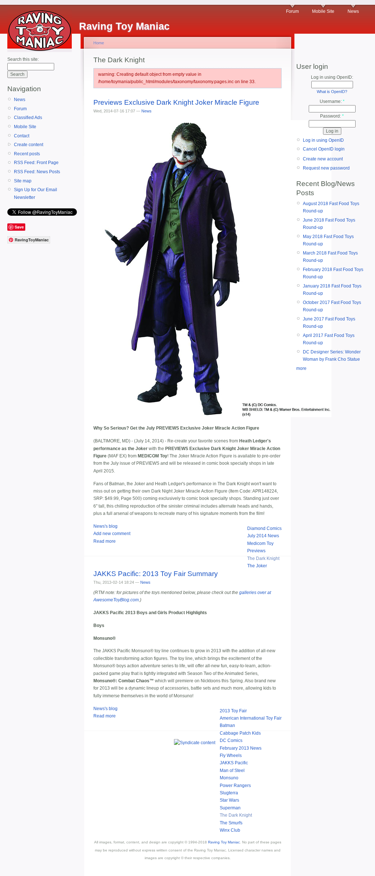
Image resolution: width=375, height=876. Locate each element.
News (353, 11)
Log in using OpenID (323, 140)
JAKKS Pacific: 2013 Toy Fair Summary (155, 574)
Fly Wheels (231, 755)
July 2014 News (263, 535)
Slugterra (229, 792)
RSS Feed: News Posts (37, 171)
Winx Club (230, 830)
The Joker (257, 565)
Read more (104, 541)
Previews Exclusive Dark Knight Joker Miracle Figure (176, 102)
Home (98, 43)
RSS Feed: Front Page (36, 162)
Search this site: (23, 59)
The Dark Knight (263, 558)
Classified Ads (28, 117)
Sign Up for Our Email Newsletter (35, 193)
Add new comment (111, 533)
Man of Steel (232, 770)
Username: (332, 101)
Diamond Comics (264, 528)
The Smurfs (231, 822)
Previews (256, 550)
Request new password (326, 168)
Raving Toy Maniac (224, 842)
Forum (292, 11)
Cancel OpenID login (324, 149)
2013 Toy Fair (233, 710)
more (301, 368)
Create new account (323, 159)
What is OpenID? (332, 91)
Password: (332, 116)
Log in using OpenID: (332, 77)
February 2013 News (240, 748)
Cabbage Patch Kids (240, 733)
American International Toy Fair (251, 718)
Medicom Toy (260, 543)
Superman (230, 807)
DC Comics (231, 740)
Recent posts (27, 153)
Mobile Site (323, 11)
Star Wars (229, 800)
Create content (28, 144)
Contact (21, 135)
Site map (22, 180)
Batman (227, 725)
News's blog (105, 526)
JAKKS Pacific (234, 762)
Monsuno (229, 777)
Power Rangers (235, 785)
